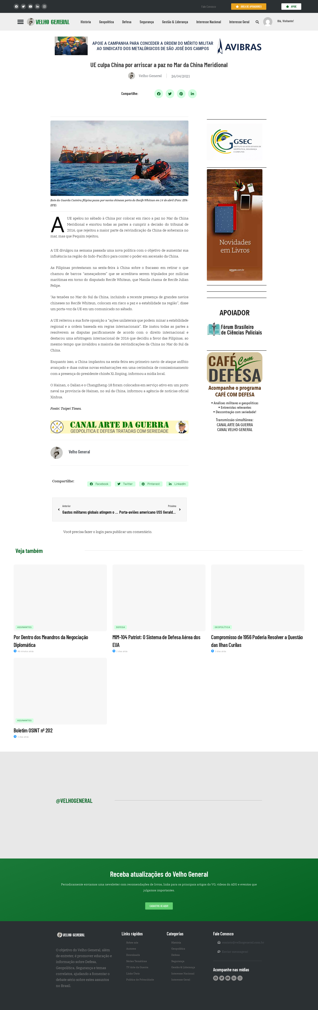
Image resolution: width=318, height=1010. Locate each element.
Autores (131, 948)
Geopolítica (106, 22)
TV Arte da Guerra (137, 967)
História (86, 22)
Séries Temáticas (136, 961)
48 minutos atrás (25, 651)
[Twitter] (23, 6)
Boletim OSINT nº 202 (33, 730)
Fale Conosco (208, 6)
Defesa (126, 22)
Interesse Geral (239, 22)
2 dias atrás (122, 651)
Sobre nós (132, 942)
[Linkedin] (37, 6)
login (100, 532)
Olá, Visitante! (285, 21)
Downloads (133, 955)
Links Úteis (133, 973)
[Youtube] (30, 6)
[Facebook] (16, 6)
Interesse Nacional (208, 22)
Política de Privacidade (140, 979)
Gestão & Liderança (175, 22)
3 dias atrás (220, 651)
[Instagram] (44, 6)
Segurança (147, 22)
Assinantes (24, 627)
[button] (20, 22)
